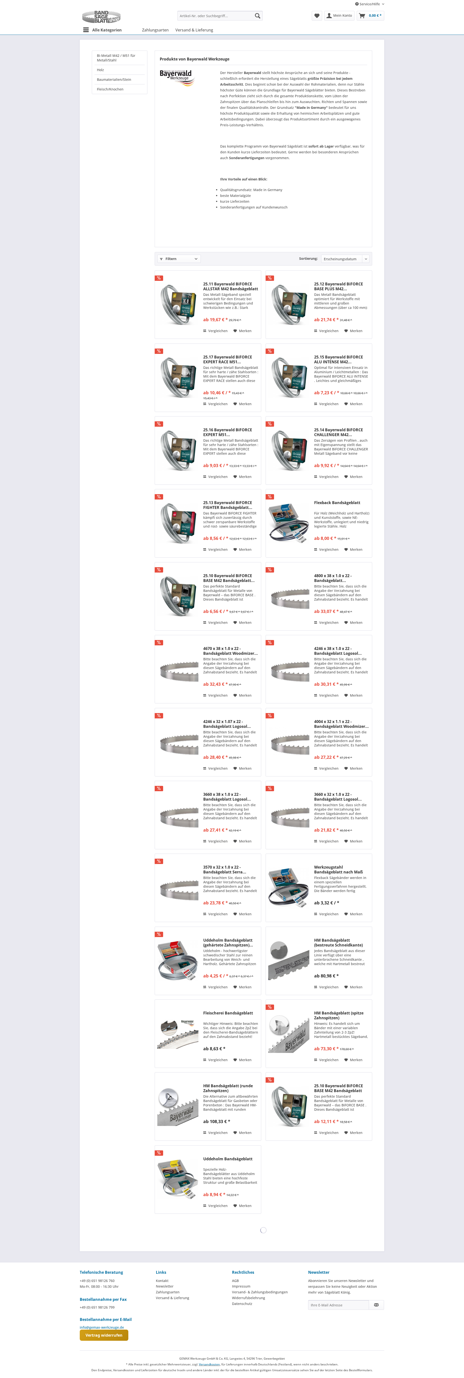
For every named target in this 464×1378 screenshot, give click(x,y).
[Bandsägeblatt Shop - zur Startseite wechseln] (101, 17)
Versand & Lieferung (172, 1298)
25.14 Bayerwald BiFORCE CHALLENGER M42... (338, 432)
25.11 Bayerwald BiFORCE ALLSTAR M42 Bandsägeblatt (230, 286)
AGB (235, 1280)
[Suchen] (258, 16)
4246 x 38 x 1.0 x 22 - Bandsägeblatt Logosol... (338, 651)
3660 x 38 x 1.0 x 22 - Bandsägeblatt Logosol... (227, 797)
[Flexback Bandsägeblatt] (288, 523)
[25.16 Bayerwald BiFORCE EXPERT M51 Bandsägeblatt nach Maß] (177, 450)
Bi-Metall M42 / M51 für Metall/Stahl (116, 57)
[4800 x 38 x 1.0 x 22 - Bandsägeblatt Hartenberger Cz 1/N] (288, 596)
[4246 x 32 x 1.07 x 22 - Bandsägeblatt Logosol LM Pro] (177, 742)
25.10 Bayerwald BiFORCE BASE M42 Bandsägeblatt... (229, 578)
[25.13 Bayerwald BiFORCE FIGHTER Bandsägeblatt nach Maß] (177, 523)
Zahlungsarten (168, 1292)
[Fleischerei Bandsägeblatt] (177, 1034)
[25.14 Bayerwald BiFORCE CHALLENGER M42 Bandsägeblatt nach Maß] (288, 450)
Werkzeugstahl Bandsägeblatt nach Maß (338, 869)
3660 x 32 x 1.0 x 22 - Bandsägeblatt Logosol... (338, 797)
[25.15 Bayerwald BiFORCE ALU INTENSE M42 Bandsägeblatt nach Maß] (288, 378)
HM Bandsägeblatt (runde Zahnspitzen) (228, 1088)
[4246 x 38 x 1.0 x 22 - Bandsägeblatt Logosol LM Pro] (288, 669)
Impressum (241, 1286)
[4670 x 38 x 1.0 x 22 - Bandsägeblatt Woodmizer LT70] (177, 669)
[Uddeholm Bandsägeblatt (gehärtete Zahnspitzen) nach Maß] (177, 961)
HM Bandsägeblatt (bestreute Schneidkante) (338, 942)
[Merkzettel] (317, 16)
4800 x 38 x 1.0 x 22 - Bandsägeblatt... (333, 578)
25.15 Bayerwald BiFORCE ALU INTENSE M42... (338, 359)
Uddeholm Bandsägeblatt (228, 1159)
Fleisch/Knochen (110, 89)
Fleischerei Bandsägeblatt (228, 1013)
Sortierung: (308, 258)
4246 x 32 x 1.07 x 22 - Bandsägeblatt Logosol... (227, 724)
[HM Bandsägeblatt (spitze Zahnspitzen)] (288, 1034)
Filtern (170, 258)
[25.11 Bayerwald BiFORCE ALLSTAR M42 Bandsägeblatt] (177, 305)
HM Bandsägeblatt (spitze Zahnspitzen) (338, 1015)
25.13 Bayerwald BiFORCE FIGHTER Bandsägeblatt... (227, 505)
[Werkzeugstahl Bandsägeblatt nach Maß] (288, 888)
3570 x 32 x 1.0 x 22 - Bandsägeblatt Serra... (224, 869)
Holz (100, 69)
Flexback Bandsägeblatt (337, 502)
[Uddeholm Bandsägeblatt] (177, 1179)
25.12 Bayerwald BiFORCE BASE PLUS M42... (338, 286)
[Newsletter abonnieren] (376, 1305)
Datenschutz (242, 1303)
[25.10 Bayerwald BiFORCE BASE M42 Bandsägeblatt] (288, 1106)
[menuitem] (220, 16)
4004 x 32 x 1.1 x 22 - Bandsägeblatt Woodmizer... (341, 724)
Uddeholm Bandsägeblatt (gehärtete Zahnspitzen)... (228, 942)
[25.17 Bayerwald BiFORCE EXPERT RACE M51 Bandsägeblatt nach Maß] (177, 378)
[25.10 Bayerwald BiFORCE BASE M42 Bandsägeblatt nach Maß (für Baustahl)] (177, 596)
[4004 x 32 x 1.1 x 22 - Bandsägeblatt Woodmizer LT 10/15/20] (288, 742)
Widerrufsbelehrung (248, 1298)
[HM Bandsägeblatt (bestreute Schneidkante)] (288, 961)
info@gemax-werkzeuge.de (102, 1327)
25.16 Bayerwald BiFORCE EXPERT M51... (227, 432)
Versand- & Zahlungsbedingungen (260, 1292)
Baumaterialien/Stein (114, 79)
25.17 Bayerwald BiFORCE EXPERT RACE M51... (227, 359)
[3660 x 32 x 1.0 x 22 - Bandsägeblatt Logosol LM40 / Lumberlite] (288, 815)
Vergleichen (217, 330)
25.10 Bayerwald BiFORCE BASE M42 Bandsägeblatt (338, 1088)
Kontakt (162, 1280)
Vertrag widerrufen (104, 1335)
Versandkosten (209, 1364)
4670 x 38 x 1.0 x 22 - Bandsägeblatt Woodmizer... (230, 651)
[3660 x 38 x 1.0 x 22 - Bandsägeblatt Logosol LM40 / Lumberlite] (177, 815)
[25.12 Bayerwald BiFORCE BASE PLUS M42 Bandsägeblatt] (288, 305)
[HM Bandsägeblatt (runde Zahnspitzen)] (177, 1106)
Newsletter (165, 1286)
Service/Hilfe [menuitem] (370, 4)
